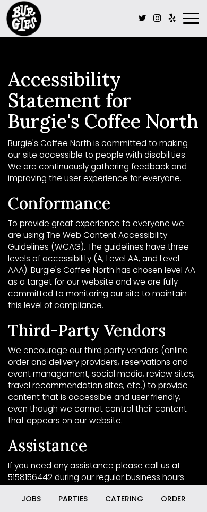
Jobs (31, 498)
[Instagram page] (157, 18)
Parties (73, 498)
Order (173, 498)
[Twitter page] (142, 18)
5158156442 (30, 477)
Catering (124, 498)
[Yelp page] (172, 18)
